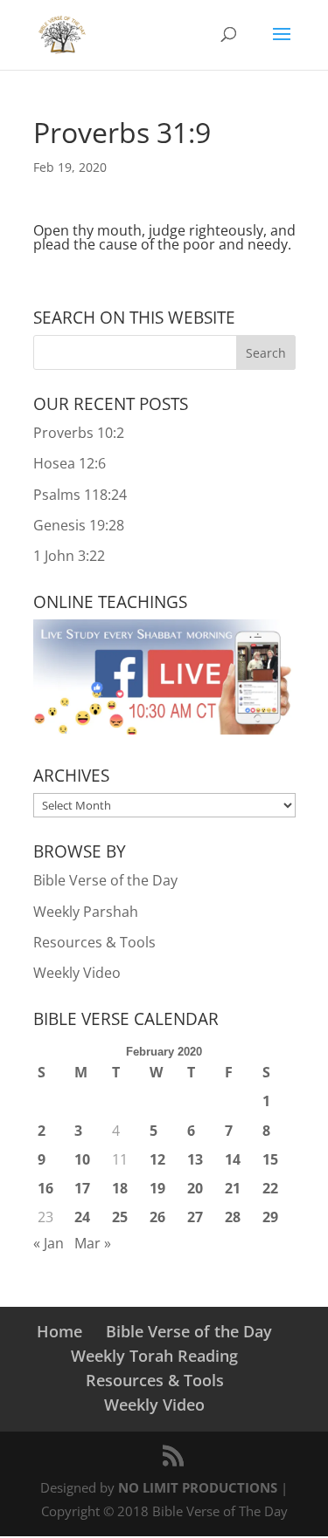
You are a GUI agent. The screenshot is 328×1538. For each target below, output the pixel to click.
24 (82, 1217)
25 (120, 1217)
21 (233, 1188)
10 (82, 1159)
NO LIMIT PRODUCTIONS (197, 1487)
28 (233, 1217)
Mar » (92, 1243)
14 (233, 1159)
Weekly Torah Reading (154, 1355)
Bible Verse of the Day (105, 880)
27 (195, 1217)
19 (157, 1188)
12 (157, 1159)
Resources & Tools (94, 942)
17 (82, 1188)
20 (195, 1188)
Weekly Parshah (85, 911)
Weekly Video (77, 972)
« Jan (48, 1243)
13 (195, 1159)
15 (270, 1159)
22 (270, 1188)
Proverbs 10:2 (78, 432)
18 (120, 1188)
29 (270, 1217)
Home (59, 1331)
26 (157, 1217)
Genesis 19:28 (78, 525)
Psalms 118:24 (80, 494)
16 (45, 1188)
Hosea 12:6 (69, 463)
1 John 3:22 (69, 555)
